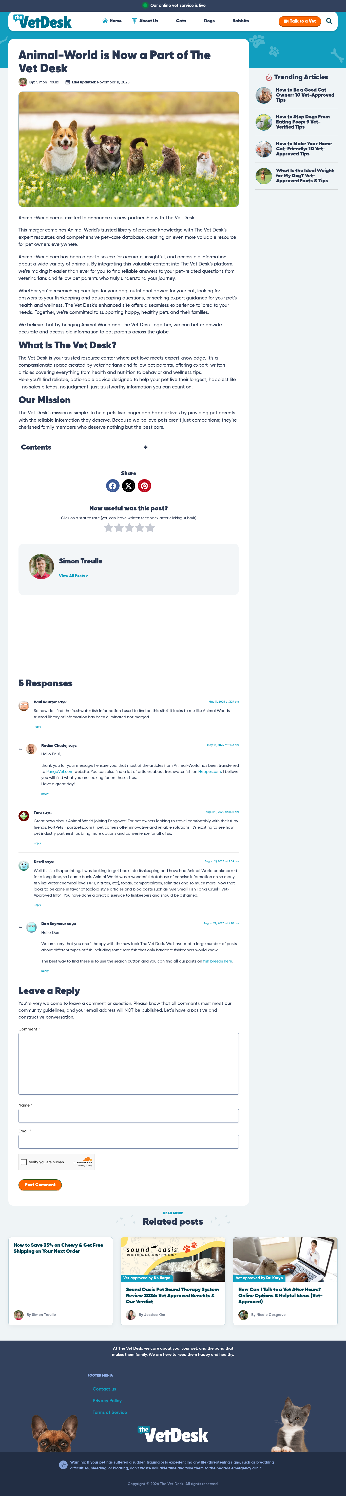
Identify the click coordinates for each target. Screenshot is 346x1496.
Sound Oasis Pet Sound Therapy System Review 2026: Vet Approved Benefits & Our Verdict (172, 1296)
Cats (181, 21)
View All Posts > (73, 576)
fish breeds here (217, 961)
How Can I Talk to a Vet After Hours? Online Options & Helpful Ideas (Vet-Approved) (280, 1296)
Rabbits (241, 21)
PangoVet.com (59, 772)
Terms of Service (110, 1412)
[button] (113, 485)
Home (116, 21)
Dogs (209, 21)
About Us (148, 21)
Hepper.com (209, 772)
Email (24, 1131)
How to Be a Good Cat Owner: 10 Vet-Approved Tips (305, 95)
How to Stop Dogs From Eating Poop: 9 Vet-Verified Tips (303, 122)
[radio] (108, 529)
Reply (37, 726)
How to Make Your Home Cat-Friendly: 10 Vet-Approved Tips (304, 149)
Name (25, 1105)
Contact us (104, 1389)
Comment (29, 1029)
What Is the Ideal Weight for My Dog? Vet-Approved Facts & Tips (305, 176)
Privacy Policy (107, 1401)
